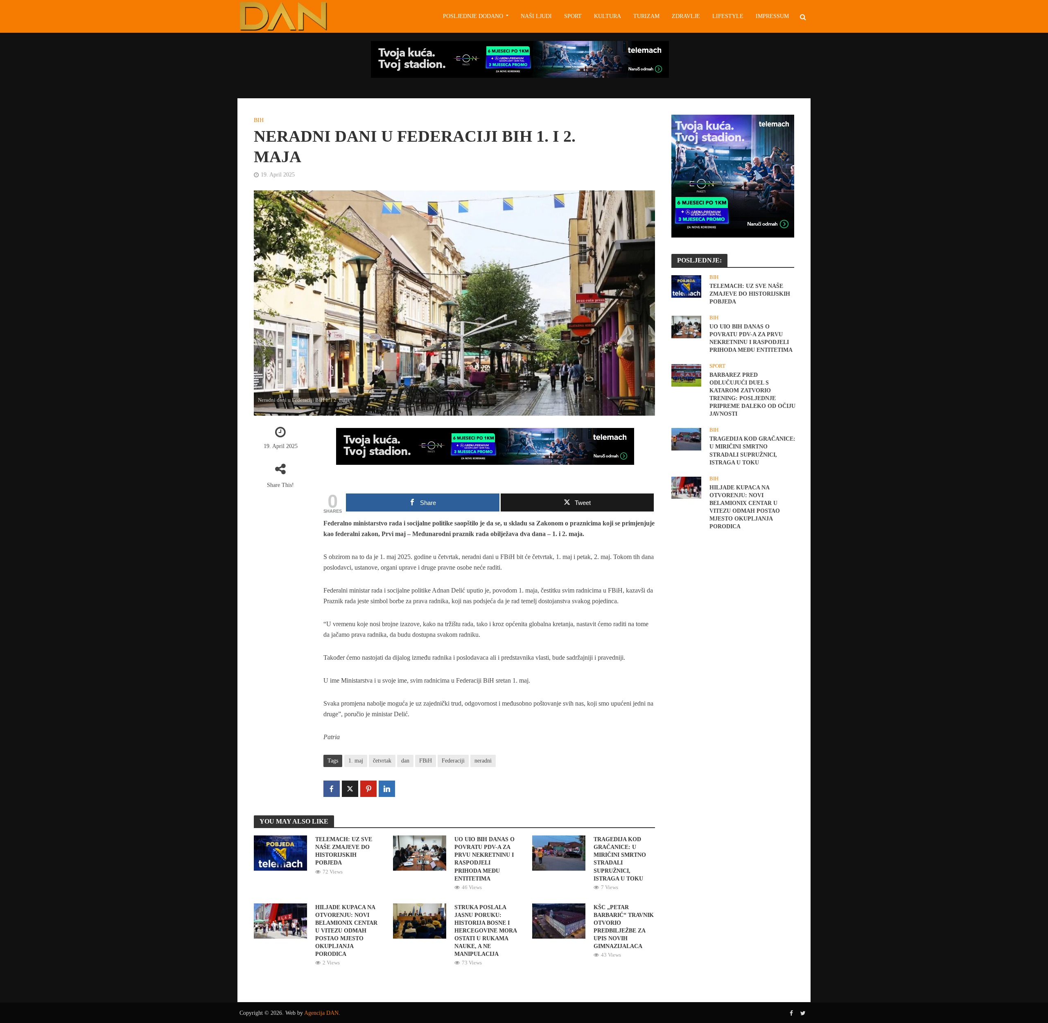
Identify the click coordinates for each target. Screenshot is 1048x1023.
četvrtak (382, 761)
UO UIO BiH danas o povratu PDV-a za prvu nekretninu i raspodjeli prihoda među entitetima (484, 858)
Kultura (607, 16)
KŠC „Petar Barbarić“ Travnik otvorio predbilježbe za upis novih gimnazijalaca (624, 926)
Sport (573, 16)
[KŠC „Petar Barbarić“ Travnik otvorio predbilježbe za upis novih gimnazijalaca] (558, 920)
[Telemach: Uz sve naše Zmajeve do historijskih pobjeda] (280, 852)
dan (405, 761)
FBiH (425, 761)
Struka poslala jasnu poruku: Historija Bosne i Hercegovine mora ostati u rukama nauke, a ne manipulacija (485, 930)
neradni (483, 761)
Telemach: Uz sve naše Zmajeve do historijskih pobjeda (343, 851)
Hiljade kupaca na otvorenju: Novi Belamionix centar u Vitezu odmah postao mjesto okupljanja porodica (346, 930)
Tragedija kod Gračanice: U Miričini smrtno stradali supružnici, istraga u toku (620, 858)
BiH (259, 120)
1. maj (355, 761)
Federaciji (453, 761)
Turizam (646, 16)
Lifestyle (727, 16)
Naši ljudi (536, 16)
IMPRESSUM (772, 16)
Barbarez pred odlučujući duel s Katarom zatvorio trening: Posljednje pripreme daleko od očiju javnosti (752, 394)
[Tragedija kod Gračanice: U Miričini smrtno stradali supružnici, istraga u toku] (558, 852)
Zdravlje (686, 16)
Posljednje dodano (473, 16)
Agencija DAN (321, 1013)
